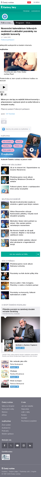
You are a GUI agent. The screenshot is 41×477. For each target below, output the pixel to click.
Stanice (4, 412)
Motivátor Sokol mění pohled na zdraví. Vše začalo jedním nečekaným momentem (23, 223)
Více (29, 23)
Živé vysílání (7, 150)
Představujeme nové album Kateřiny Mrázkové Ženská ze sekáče (22, 179)
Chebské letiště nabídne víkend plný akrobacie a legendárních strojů (23, 242)
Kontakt (24, 418)
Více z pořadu (8, 261)
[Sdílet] (5, 94)
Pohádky (6, 146)
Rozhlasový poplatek (29, 421)
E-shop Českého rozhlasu (14, 305)
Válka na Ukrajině (8, 406)
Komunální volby (8, 409)
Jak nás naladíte (27, 406)
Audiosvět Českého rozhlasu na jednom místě (16, 159)
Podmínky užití (25, 471)
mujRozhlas (5, 136)
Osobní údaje (13, 471)
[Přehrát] (4, 87)
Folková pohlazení (7, 40)
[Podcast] (2, 94)
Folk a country (7, 23)
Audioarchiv (35, 11)
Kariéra (23, 415)
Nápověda (25, 409)
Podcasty (5, 431)
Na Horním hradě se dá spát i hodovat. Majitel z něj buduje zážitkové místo (22, 233)
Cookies (4, 471)
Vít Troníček (10, 114)
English (33, 471)
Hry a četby (7, 142)
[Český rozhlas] (7, 2)
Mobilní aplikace (8, 434)
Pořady (17, 146)
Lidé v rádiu (25, 412)
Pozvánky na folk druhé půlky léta (24, 273)
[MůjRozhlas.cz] (4, 50)
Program (26, 11)
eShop (4, 415)
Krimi (18, 142)
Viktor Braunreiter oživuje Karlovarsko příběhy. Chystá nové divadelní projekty (24, 213)
